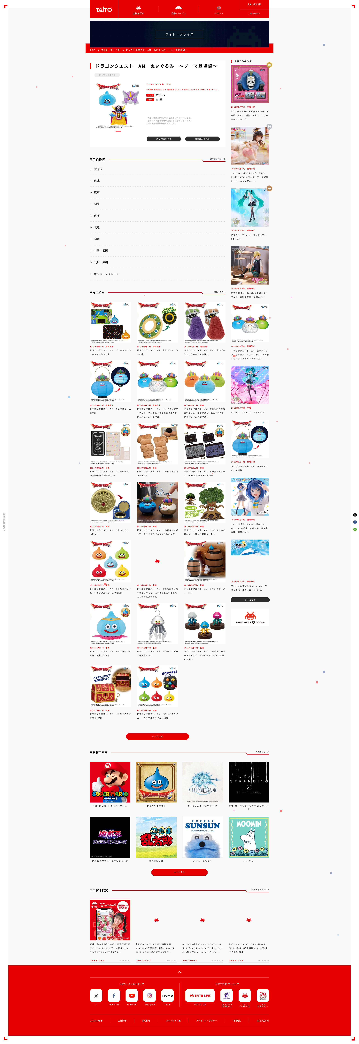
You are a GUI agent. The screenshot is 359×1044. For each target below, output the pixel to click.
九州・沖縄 (101, 262)
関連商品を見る (202, 139)
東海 (97, 215)
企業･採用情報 (254, 4)
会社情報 (122, 1020)
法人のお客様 (96, 1020)
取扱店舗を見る (164, 139)
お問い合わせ (263, 1020)
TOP (92, 49)
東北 (97, 180)
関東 (97, 204)
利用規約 (237, 1020)
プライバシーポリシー (206, 1020)
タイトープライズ (110, 49)
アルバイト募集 (173, 1020)
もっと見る (157, 736)
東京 (97, 192)
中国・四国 (101, 250)
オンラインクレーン (106, 273)
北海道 (98, 169)
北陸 (97, 227)
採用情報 (146, 1020)
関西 (97, 239)
